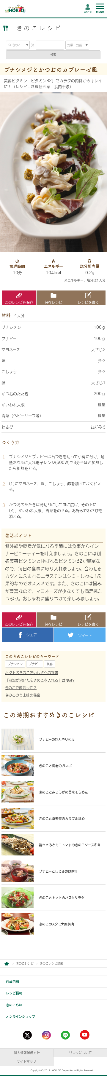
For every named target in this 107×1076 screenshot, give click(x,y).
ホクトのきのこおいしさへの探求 (31, 672)
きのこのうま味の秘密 (22, 695)
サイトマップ (26, 1061)
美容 (50, 664)
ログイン (88, 11)
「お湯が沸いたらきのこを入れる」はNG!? (40, 680)
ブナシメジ (15, 664)
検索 (53, 54)
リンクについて (80, 1053)
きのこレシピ (25, 963)
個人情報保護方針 (27, 1053)
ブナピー (34, 664)
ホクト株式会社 (6, 964)
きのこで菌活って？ (21, 688)
